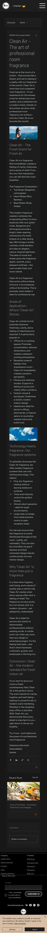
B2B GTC (30, 873)
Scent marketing (15, 749)
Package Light (32, 863)
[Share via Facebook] (10, 760)
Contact (4, 866)
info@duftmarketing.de (16, 905)
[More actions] (36, 35)
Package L (31, 870)
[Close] (44, 918)
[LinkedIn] (26, 905)
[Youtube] (38, 905)
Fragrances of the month (19, 745)
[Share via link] (22, 760)
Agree (34, 929)
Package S (31, 866)
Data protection (7, 862)
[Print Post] (28, 760)
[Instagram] (34, 905)
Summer (12, 752)
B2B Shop (31, 859)
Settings (12, 929)
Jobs (3, 870)
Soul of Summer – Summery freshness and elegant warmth (23, 806)
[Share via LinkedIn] (16, 760)
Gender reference (7, 873)
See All (35, 777)
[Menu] (42, 6)
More (22, 22)
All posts (11, 22)
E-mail (8, 883)
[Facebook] (30, 905)
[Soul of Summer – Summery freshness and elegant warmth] (23, 791)
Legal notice (5, 859)
